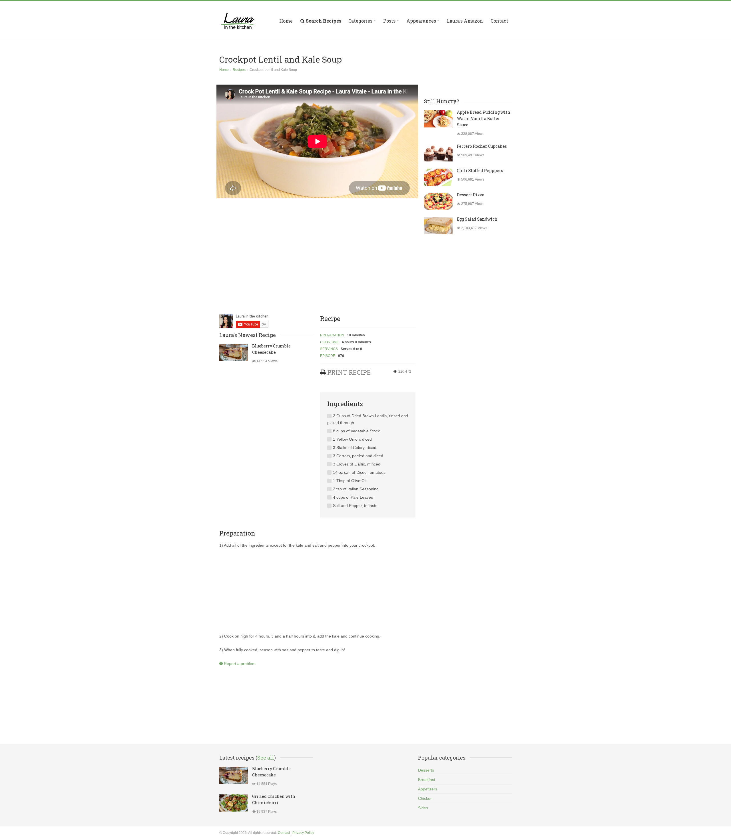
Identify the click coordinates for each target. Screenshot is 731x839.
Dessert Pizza (470, 194)
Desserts (426, 770)
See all (265, 757)
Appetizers (427, 789)
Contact (499, 21)
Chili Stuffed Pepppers (480, 170)
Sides (423, 808)
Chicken (425, 798)
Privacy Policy (303, 833)
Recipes (239, 70)
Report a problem (239, 663)
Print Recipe (349, 372)
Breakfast (426, 779)
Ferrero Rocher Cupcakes (482, 146)
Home (286, 21)
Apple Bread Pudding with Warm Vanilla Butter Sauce (483, 118)
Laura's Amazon (465, 21)
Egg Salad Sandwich (477, 219)
